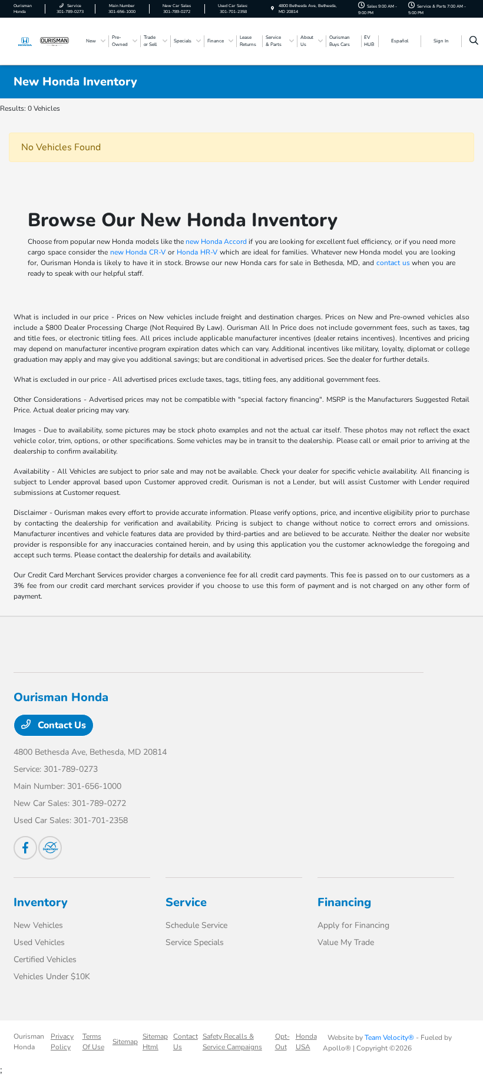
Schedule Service (196, 925)
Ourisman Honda (29, 1042)
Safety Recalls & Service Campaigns (232, 1042)
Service (186, 902)
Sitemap (125, 1041)
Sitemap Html (155, 1042)
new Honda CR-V (138, 252)
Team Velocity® (389, 1037)
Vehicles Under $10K (52, 976)
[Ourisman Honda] (45, 40)
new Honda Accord (216, 241)
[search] (473, 41)
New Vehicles (38, 925)
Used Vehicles (39, 942)
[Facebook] (25, 848)
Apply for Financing (353, 925)
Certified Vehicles (45, 959)
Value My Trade (345, 942)
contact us (393, 262)
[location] (272, 8)
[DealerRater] (50, 848)
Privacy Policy (62, 1042)
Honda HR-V (197, 252)
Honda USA (306, 1042)
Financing (344, 902)
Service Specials (195, 942)
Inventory (41, 902)
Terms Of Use (93, 1042)
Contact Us (60, 725)
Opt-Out (282, 1042)
